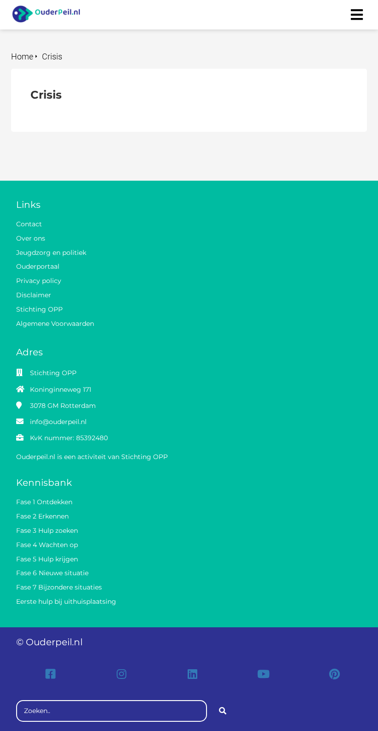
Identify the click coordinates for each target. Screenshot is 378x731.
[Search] (222, 711)
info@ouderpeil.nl (58, 422)
